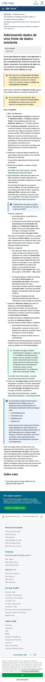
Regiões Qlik (9, 615)
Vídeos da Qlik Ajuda (12, 531)
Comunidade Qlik (20, 655)
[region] (22, 670)
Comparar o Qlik (11, 607)
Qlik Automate (10, 582)
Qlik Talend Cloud (11, 562)
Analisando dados (18, 14)
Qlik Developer (10, 534)
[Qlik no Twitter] (30, 654)
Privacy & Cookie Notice (30, 671)
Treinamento (9, 537)
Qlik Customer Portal (12, 543)
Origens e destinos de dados (15, 612)
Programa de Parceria (13, 640)
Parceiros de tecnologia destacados (18, 609)
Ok (22, 675)
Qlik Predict (9, 579)
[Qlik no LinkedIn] (34, 654)
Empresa (8, 625)
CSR (6, 631)
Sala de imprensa (11, 645)
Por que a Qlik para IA (13, 604)
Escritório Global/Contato (14, 648)
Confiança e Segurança (13, 595)
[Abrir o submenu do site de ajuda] (2, 9)
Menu (42, 4)
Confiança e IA (10, 601)
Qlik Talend (9, 559)
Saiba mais (9, 51)
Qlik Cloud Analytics (12, 573)
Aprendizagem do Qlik (13, 540)
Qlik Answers (10, 576)
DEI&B (7, 634)
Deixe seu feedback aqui (15, 508)
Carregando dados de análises (13, 19)
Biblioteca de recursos (13, 546)
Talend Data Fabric (12, 565)
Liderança (8, 628)
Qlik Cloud (11, 8)
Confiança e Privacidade (14, 598)
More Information (22, 679)
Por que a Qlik (10, 592)
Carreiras (8, 643)
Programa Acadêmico (13, 637)
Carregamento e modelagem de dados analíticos (19, 17)
